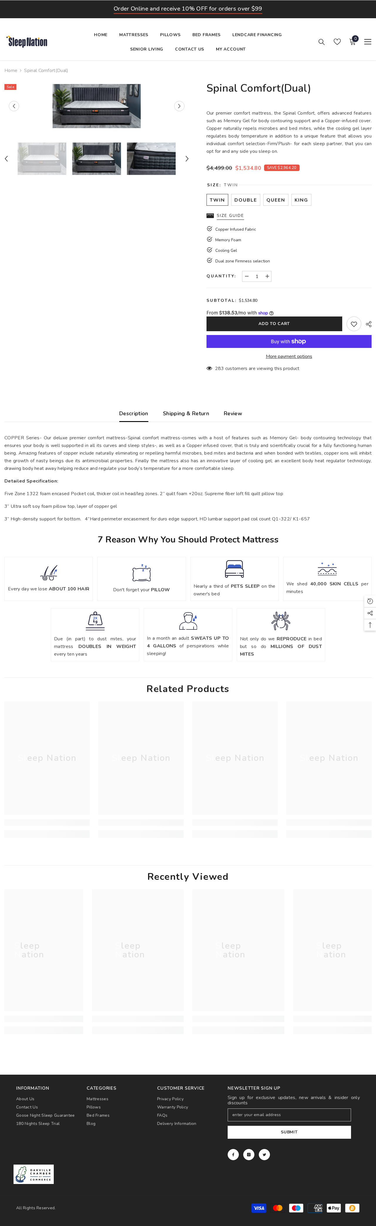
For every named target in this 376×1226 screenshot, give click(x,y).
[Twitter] (264, 1154)
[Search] (321, 42)
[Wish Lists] (337, 41)
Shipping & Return (186, 413)
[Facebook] (233, 1154)
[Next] (179, 106)
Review (233, 413)
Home (10, 70)
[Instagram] (248, 1154)
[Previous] (14, 106)
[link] (47, 822)
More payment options (289, 356)
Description (133, 413)
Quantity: (221, 276)
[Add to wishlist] (354, 323)
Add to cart (274, 323)
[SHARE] (366, 324)
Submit (289, 1132)
